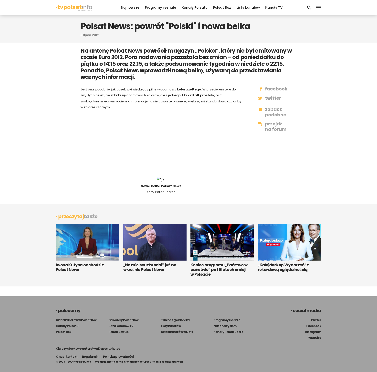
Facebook (313, 326)
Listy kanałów (248, 7)
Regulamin (90, 357)
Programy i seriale (160, 7)
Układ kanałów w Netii (177, 332)
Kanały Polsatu (195, 7)
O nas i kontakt (66, 357)
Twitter (315, 320)
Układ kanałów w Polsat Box (76, 320)
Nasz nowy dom (225, 326)
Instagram (313, 332)
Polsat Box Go (119, 332)
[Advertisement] (161, 143)
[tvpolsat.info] (74, 10)
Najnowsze (130, 7)
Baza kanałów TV (121, 326)
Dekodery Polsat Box (124, 320)
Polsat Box (222, 7)
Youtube (314, 338)
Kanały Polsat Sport (228, 332)
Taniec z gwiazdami (175, 320)
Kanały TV (274, 7)
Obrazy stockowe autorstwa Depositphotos (88, 348)
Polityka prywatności (118, 357)
